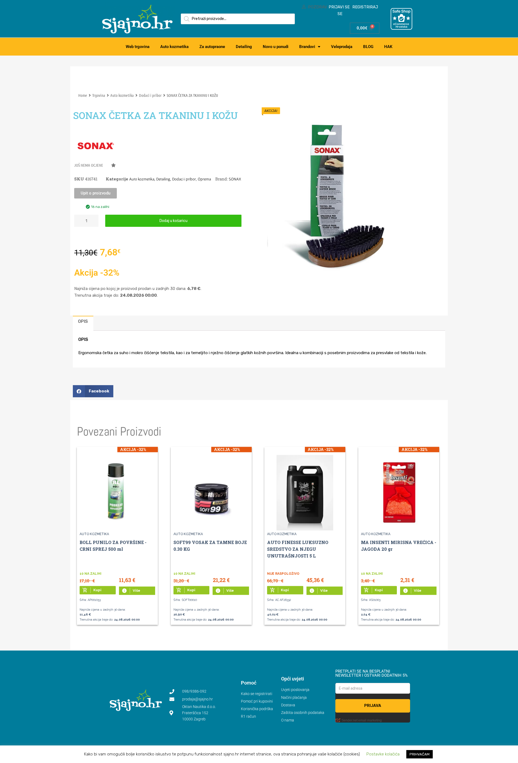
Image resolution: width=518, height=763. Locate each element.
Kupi (91, 590)
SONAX (235, 179)
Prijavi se (339, 7)
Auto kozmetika (174, 46)
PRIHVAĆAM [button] (420, 754)
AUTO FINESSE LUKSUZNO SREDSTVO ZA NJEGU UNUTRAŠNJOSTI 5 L (297, 549)
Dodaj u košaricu (173, 220)
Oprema (204, 179)
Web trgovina (137, 46)
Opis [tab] (83, 321)
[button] (95, 166)
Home (82, 95)
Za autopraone (212, 46)
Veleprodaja (341, 46)
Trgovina (98, 95)
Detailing (244, 46)
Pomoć (248, 683)
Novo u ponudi (275, 46)
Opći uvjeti (292, 679)
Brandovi (307, 46)
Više (131, 590)
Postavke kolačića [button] (383, 754)
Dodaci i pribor (150, 95)
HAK (388, 46)
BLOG (368, 46)
